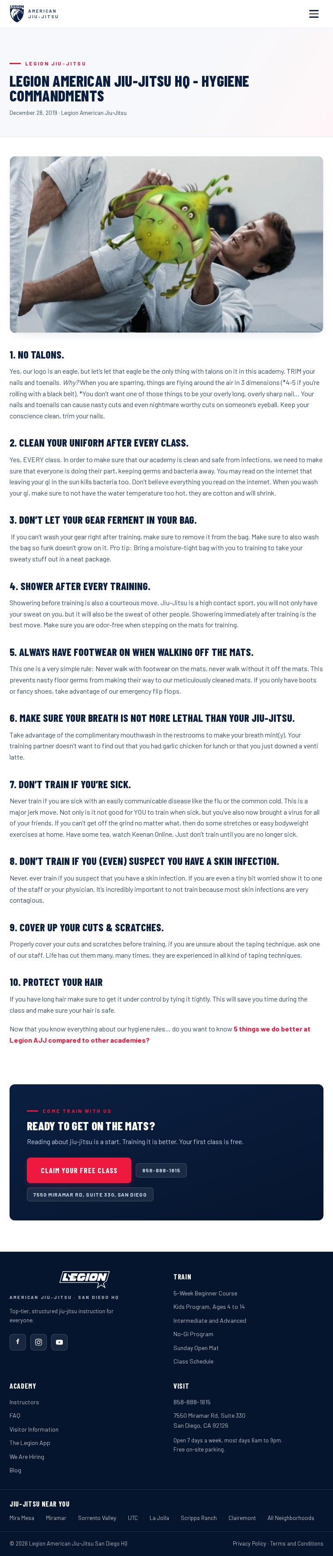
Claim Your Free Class (79, 1170)
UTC (133, 1517)
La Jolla (159, 1517)
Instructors (24, 1402)
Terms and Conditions (296, 1543)
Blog (15, 1470)
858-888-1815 (161, 1170)
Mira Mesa (22, 1517)
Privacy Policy (249, 1543)
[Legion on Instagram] (38, 1342)
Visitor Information (34, 1429)
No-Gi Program (193, 1333)
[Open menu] (313, 13)
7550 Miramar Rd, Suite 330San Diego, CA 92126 (209, 1420)
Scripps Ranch (199, 1517)
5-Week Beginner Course (205, 1293)
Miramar (56, 1517)
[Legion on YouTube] (59, 1342)
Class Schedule (193, 1361)
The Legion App (30, 1442)
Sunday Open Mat (196, 1347)
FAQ (15, 1415)
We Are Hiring (27, 1456)
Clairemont (242, 1517)
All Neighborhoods (291, 1517)
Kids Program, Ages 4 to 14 (209, 1306)
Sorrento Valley (97, 1517)
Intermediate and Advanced (209, 1320)
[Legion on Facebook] (18, 1342)
